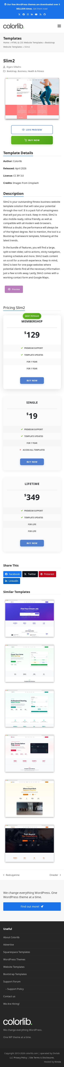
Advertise (8, 944)
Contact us (9, 996)
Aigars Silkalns (14, 66)
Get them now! (40, 8)
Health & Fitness (36, 71)
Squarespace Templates (16, 952)
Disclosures (48, 1057)
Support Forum (12, 981)
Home (6, 42)
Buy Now (34, 140)
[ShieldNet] (29, 753)
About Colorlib (11, 937)
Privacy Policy (20, 1057)
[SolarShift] (29, 663)
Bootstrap (12, 71)
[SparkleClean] (29, 708)
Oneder (54, 875)
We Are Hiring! (11, 1003)
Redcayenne (11, 875)
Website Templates (14, 966)
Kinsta (58, 1061)
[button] (59, 26)
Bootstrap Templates (15, 974)
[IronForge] (29, 843)
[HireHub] (29, 618)
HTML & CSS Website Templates (27, 42)
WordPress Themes (14, 959)
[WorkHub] (29, 798)
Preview (16, 289)
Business (22, 71)
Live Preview (34, 129)
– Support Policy (15, 989)
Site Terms (34, 1057)
